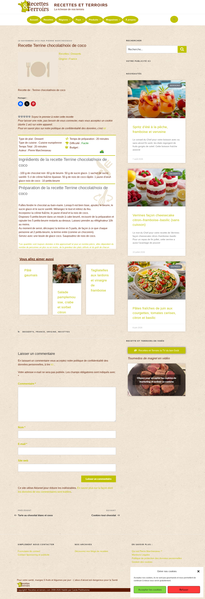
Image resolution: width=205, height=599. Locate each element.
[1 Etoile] (19, 116)
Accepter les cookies (150, 589)
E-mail (22, 444)
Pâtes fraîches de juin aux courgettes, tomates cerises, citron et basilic (154, 312)
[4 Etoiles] (27, 116)
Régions (63, 19)
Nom (21, 427)
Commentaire (27, 383)
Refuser (183, 589)
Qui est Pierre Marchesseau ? (147, 551)
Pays (78, 19)
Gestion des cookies (142, 562)
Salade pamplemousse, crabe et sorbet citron (66, 302)
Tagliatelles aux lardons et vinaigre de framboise (100, 280)
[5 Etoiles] (29, 116)
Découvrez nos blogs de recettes (91, 551)
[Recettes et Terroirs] (23, 586)
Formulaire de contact (29, 551)
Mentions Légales (141, 554)
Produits (93, 19)
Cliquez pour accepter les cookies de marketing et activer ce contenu (156, 380)
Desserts (76, 53)
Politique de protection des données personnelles (157, 558)
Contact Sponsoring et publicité (33, 554)
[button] (198, 571)
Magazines (112, 19)
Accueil (34, 19)
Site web (23, 460)
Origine (63, 59)
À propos (131, 19)
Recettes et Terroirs (81, 5)
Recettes (48, 19)
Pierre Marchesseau (59, 41)
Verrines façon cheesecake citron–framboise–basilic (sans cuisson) (156, 219)
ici (104, 128)
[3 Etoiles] (24, 116)
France (73, 59)
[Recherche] (182, 49)
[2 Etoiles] (21, 116)
